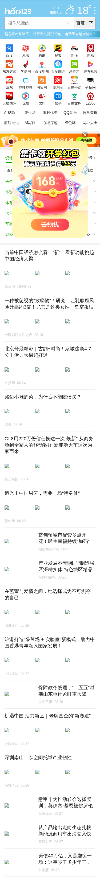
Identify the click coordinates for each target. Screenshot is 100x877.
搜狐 (58, 55)
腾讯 (41, 55)
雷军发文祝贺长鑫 (47, 34)
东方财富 (9, 71)
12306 (90, 103)
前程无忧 (11, 122)
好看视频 (90, 71)
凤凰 (25, 55)
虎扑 (41, 103)
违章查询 (90, 112)
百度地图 (42, 71)
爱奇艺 (74, 71)
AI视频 (9, 112)
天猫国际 (9, 103)
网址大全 (90, 122)
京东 (9, 87)
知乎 (58, 103)
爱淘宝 (58, 87)
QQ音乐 (70, 112)
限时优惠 (50, 112)
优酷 (25, 103)
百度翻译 (58, 71)
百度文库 (74, 103)
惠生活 (30, 112)
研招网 (90, 87)
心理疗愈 (50, 122)
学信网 (26, 71)
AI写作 (30, 122)
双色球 (70, 122)
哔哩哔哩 (26, 87)
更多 (89, 157)
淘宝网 (42, 87)
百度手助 (74, 87)
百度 (9, 55)
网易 (90, 55)
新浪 (74, 55)
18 (83, 10)
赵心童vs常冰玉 (17, 34)
